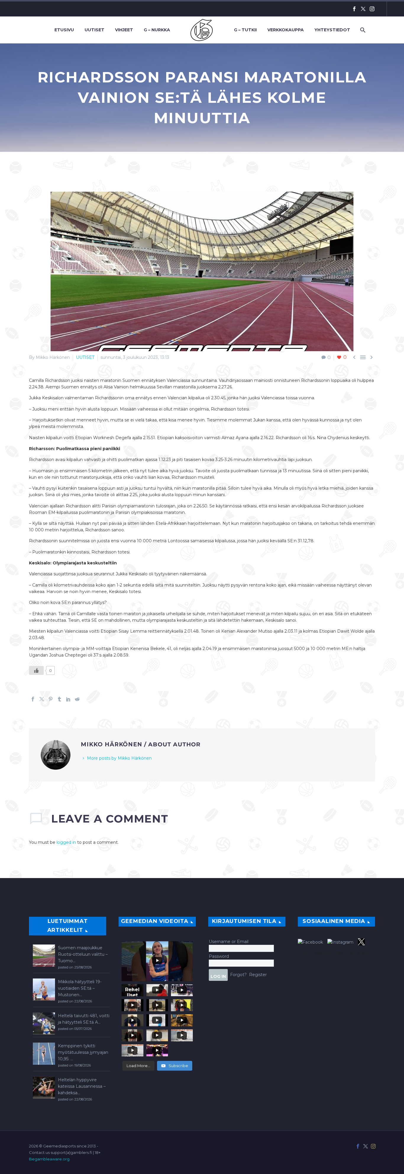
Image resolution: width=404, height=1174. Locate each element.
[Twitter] (363, 8)
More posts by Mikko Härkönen (119, 758)
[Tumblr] (59, 699)
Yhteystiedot (332, 29)
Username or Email (228, 941)
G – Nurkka (157, 29)
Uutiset (94, 29)
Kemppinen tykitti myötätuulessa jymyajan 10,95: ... (83, 1052)
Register (258, 974)
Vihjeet (124, 29)
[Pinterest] (50, 699)
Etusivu (64, 29)
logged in (66, 842)
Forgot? (238, 974)
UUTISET (85, 357)
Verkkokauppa (285, 29)
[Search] (362, 30)
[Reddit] (77, 699)
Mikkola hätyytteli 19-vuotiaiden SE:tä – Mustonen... (79, 988)
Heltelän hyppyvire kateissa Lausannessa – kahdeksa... (82, 1086)
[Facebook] (354, 8)
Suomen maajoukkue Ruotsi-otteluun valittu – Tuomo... (83, 954)
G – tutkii (245, 29)
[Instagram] (372, 8)
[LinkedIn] (68, 699)
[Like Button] (36, 670)
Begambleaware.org (49, 1159)
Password (219, 956)
